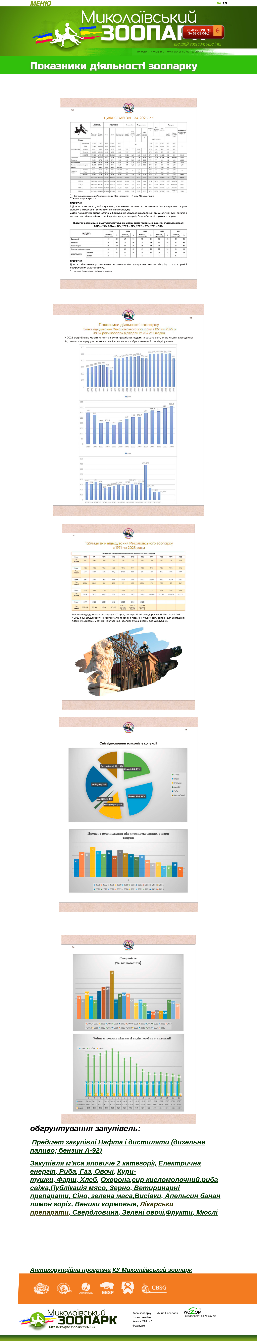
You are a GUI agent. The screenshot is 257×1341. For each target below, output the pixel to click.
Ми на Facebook (167, 1313)
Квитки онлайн (203, 32)
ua (219, 3)
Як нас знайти (142, 1317)
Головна (142, 52)
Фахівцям (156, 52)
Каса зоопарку (142, 1313)
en (225, 3)
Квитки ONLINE (142, 1321)
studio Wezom (208, 1315)
